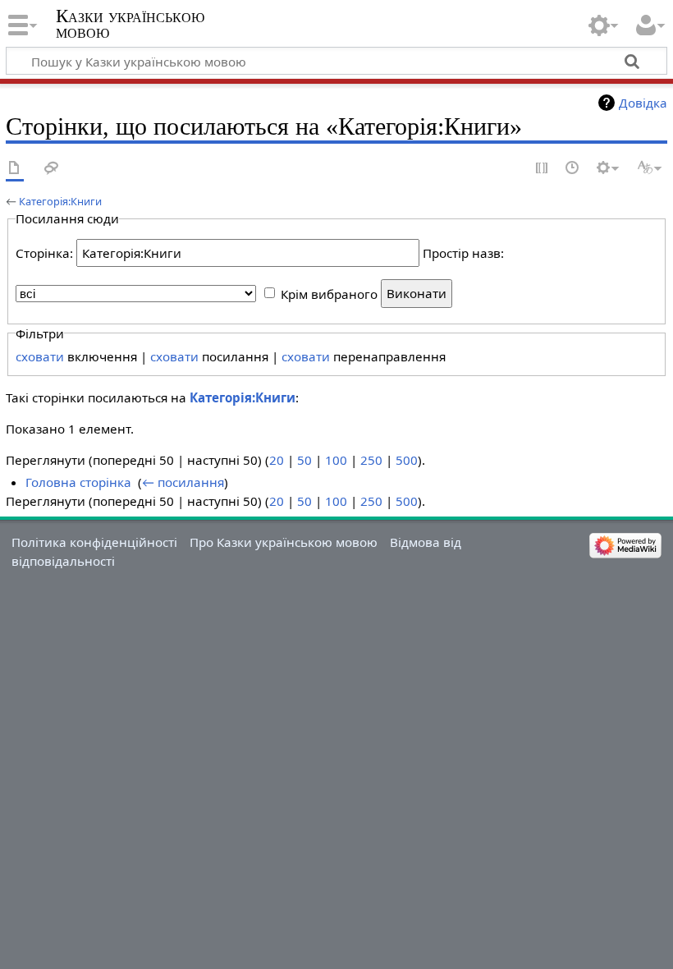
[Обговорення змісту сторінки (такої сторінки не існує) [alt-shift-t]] (52, 168)
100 (336, 460)
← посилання (183, 482)
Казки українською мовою (130, 24)
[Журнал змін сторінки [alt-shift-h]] (573, 168)
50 (304, 460)
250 (371, 460)
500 (407, 460)
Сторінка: (44, 253)
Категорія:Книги (60, 201)
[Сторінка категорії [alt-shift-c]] (15, 168)
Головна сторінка (78, 482)
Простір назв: (463, 253)
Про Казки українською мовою (284, 542)
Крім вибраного (329, 293)
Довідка (643, 102)
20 (276, 460)
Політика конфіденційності (94, 542)
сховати (40, 356)
